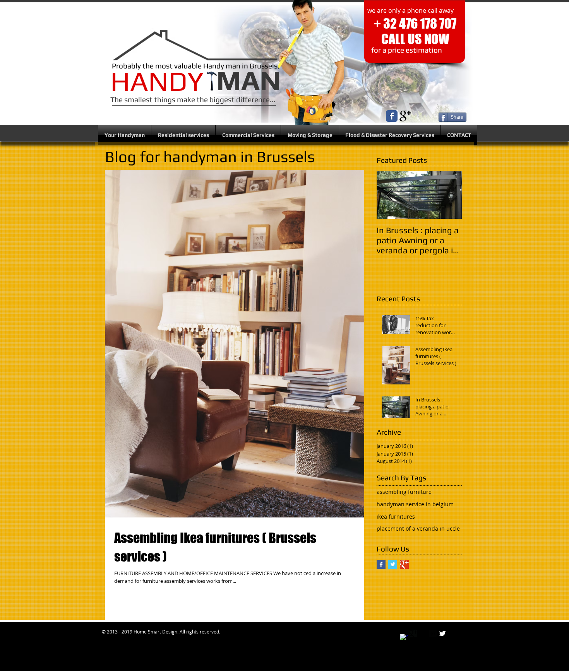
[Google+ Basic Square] (404, 564)
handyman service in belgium (415, 504)
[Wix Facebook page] (392, 116)
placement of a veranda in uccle (418, 528)
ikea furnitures (396, 516)
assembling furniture (404, 491)
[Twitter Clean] (442, 633)
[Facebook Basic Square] (381, 564)
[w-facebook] (404, 638)
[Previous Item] (389, 195)
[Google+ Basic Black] (405, 116)
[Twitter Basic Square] (392, 564)
